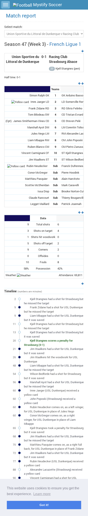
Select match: (13, 27)
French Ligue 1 (65, 44)
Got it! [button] (44, 505)
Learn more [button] (42, 494)
